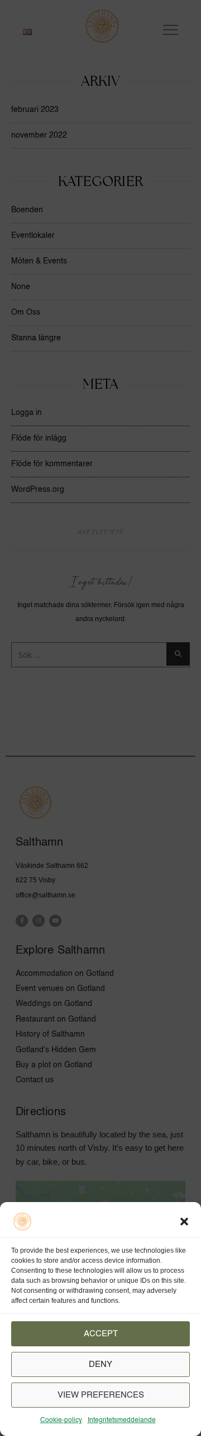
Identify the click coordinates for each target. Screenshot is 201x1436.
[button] (184, 1221)
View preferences (101, 1395)
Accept (101, 1334)
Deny (100, 1364)
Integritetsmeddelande (122, 1420)
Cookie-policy (61, 1420)
